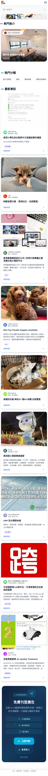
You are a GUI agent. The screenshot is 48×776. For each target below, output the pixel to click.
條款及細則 (24, 757)
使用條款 (26, 771)
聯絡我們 (19, 771)
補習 (17, 79)
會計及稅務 (7, 79)
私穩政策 (33, 771)
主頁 (13, 771)
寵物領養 (28, 79)
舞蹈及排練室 (41, 79)
